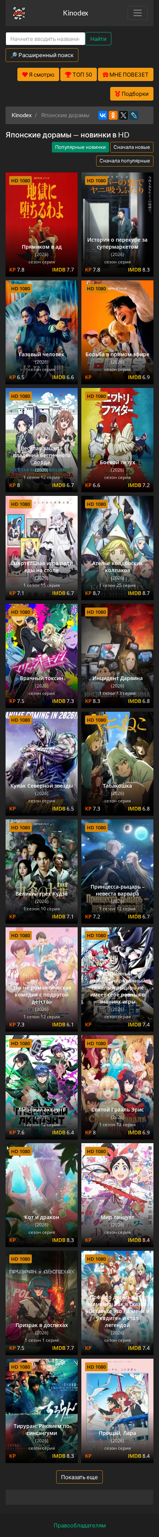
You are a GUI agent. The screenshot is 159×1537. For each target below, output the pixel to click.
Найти (98, 38)
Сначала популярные (124, 161)
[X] (123, 115)
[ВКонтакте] (102, 115)
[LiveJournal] (133, 115)
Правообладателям (80, 1525)
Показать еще (79, 1477)
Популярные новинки (80, 147)
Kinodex (75, 12)
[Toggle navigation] (138, 13)
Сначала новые (132, 147)
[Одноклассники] (113, 115)
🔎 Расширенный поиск (42, 55)
